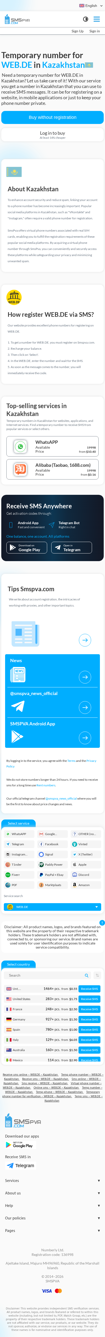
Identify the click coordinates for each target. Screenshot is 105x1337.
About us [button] (52, 1193)
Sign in (94, 31)
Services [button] (52, 1181)
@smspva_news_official (61, 798)
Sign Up (78, 31)
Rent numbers (45, 785)
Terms (71, 761)
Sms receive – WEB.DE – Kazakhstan (45, 1083)
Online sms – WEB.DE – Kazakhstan (57, 1087)
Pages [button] (52, 1231)
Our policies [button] (52, 1218)
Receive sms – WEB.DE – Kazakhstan (45, 1079)
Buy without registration (52, 117)
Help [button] (52, 1206)
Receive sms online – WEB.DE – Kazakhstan (31, 1074)
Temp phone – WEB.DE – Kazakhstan (60, 1092)
